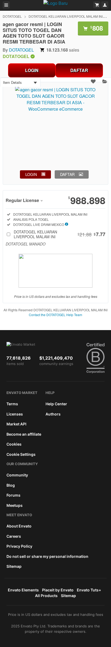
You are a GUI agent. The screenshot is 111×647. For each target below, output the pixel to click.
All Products (46, 595)
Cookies (14, 444)
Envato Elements (23, 590)
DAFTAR (79, 70)
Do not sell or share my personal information (47, 556)
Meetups (14, 505)
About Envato (19, 526)
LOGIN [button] (31, 174)
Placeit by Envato (58, 590)
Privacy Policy (19, 546)
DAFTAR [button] (67, 174)
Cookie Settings (21, 454)
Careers (13, 536)
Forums (13, 495)
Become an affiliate (23, 434)
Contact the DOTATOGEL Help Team (55, 314)
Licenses (14, 414)
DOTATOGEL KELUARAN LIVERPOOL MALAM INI (66, 16)
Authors (53, 414)
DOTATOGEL (12, 16)
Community (17, 475)
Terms (12, 404)
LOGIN (32, 70)
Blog (10, 485)
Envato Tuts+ (89, 590)
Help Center (56, 404)
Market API (16, 424)
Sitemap (14, 566)
